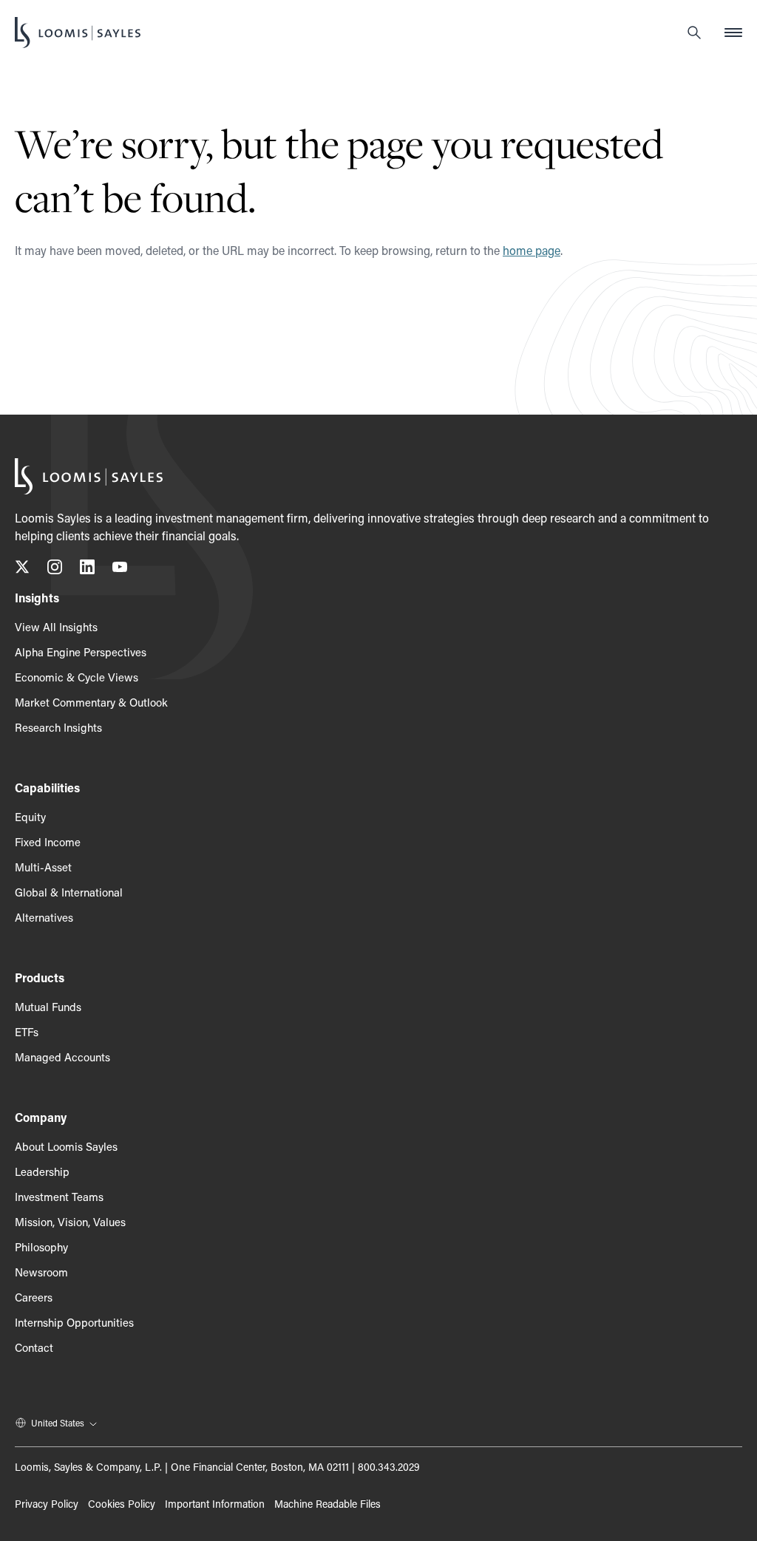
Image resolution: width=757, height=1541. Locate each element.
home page (531, 250)
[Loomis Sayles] (77, 32)
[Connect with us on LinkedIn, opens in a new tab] (87, 569)
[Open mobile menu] (733, 32)
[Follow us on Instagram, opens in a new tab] (54, 569)
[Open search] (694, 32)
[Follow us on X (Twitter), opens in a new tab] (22, 569)
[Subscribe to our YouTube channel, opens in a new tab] (119, 569)
